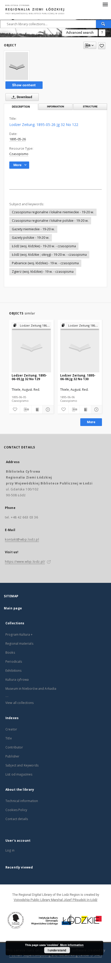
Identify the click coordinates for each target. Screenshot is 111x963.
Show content (24, 85)
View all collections (19, 703)
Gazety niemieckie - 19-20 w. (33, 229)
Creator (11, 729)
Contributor (14, 747)
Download (24, 97)
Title (8, 738)
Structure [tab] (90, 106)
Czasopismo (18, 154)
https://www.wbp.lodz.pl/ (25, 561)
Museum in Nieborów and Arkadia (31, 688)
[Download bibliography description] (25, 409)
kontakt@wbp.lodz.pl (22, 539)
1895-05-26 (17, 139)
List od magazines (19, 774)
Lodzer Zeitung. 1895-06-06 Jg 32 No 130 (78, 377)
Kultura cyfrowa (17, 679)
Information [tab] (55, 106)
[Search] (103, 24)
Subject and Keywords (21, 765)
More (91, 422)
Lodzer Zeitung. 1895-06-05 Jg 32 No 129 (29, 377)
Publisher (12, 756)
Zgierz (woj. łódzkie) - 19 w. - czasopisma (43, 271)
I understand (57, 950)
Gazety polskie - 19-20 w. (30, 237)
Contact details (16, 819)
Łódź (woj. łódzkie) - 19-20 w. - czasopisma (44, 246)
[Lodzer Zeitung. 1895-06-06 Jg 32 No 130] (79, 347)
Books (10, 652)
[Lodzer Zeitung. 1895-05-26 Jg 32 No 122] (16, 66)
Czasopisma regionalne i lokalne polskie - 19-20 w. (50, 220)
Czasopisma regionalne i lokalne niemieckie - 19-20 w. (53, 212)
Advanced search (80, 32)
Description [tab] (21, 106)
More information (72, 945)
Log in (9, 850)
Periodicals (13, 661)
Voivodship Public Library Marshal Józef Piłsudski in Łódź (55, 900)
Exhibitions (13, 670)
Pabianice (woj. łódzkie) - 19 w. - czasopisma (45, 263)
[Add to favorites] (101, 45)
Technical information (21, 801)
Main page (13, 608)
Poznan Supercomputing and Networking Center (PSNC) (55, 955)
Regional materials (19, 643)
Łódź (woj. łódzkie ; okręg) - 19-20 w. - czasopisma (49, 254)
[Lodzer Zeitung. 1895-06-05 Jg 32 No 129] (31, 347)
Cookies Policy (16, 810)
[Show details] (47, 409)
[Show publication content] (36, 409)
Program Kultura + (19, 634)
